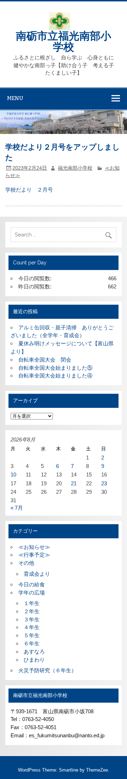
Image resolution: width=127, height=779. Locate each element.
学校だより (18, 190)
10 (13, 475)
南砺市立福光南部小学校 (63, 40)
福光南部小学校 (75, 168)
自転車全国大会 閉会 (44, 360)
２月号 (45, 190)
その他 (26, 563)
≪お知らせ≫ (34, 547)
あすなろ (34, 652)
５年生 (32, 635)
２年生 (32, 611)
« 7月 (17, 508)
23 (104, 483)
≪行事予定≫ (34, 555)
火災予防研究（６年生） (47, 670)
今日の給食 (31, 584)
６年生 (32, 643)
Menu (15, 98)
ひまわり (34, 660)
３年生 (32, 619)
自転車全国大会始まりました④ (55, 376)
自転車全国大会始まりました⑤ (55, 368)
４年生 (32, 627)
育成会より (37, 574)
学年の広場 (31, 593)
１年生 (32, 603)
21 (74, 483)
